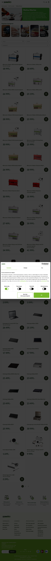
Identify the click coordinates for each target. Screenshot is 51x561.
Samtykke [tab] (9, 267)
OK (41, 295)
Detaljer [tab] (25, 267)
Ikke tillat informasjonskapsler (25, 295)
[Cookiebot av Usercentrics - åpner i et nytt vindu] (43, 264)
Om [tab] (42, 267)
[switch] (19, 289)
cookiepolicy (23, 281)
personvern (44, 281)
